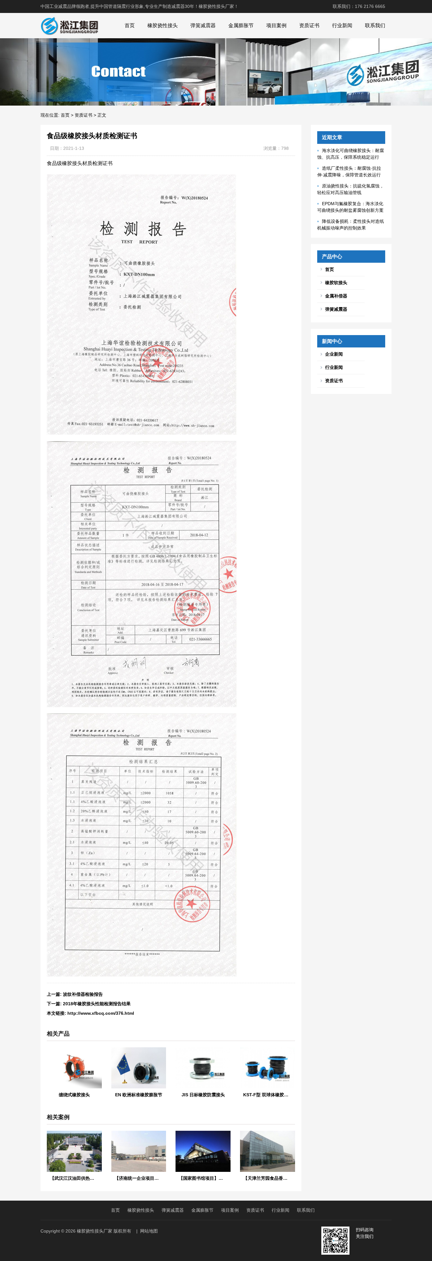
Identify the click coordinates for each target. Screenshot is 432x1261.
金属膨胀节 (241, 25)
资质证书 (309, 25)
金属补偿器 (336, 295)
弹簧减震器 (203, 25)
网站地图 (149, 1230)
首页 (130, 25)
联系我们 (375, 25)
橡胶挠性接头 (162, 25)
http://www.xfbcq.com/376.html (100, 1013)
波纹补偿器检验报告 (83, 994)
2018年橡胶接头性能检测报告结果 (97, 1003)
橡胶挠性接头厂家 (94, 1230)
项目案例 (276, 25)
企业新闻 (334, 354)
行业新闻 (342, 25)
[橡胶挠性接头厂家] (69, 25)
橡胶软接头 (336, 282)
